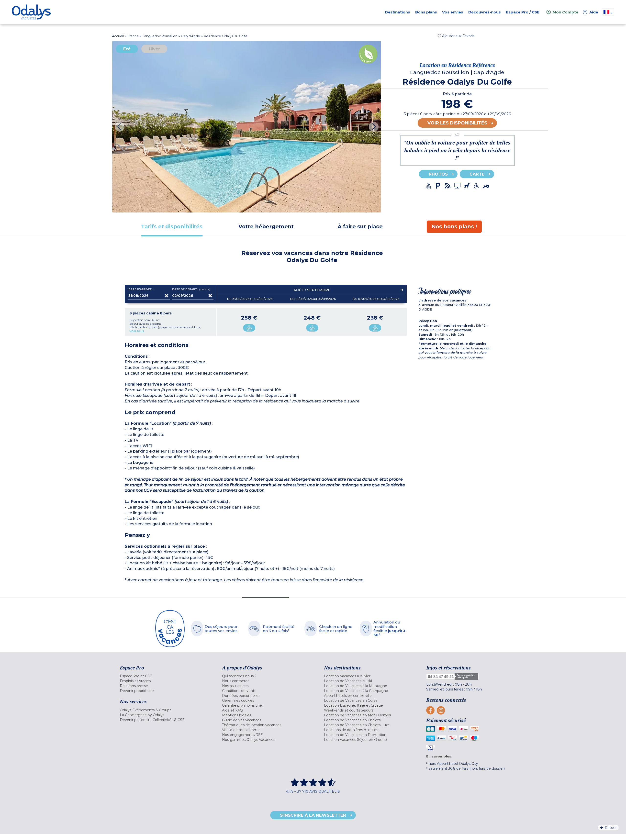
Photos (438, 174)
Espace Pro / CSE (522, 12)
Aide (591, 12)
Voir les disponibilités (457, 123)
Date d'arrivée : (140, 289)
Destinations (397, 12)
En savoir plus (438, 756)
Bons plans (426, 12)
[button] (456, 36)
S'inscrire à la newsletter (313, 815)
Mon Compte (565, 12)
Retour (611, 827)
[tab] (172, 226)
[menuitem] (165, 676)
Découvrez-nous (484, 12)
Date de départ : (191, 289)
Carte (477, 174)
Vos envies (452, 12)
